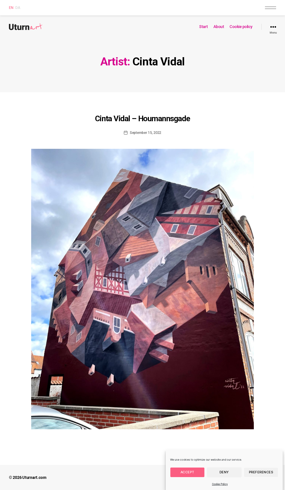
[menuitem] (11, 8)
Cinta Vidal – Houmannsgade (142, 118)
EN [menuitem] (11, 8)
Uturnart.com (34, 477)
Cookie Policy (220, 484)
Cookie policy (241, 26)
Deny (224, 472)
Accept (187, 472)
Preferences (261, 472)
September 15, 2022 (145, 133)
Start (203, 26)
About (219, 26)
